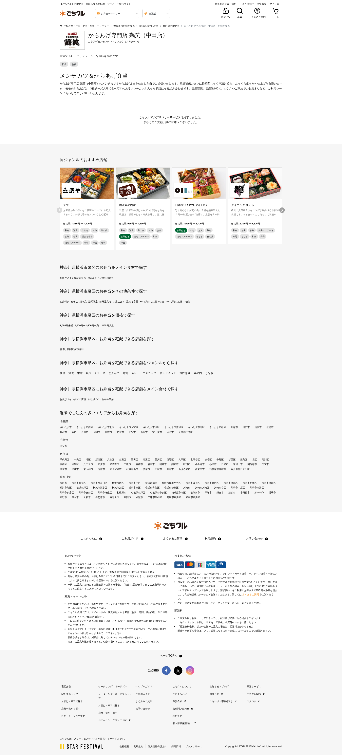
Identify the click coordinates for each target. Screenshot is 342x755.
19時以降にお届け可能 (177, 301)
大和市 (87, 497)
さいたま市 (66, 427)
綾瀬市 (139, 497)
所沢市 (258, 427)
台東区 (122, 459)
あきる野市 (184, 469)
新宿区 (99, 459)
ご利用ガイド (130, 538)
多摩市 (146, 469)
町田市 (186, 464)
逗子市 (272, 492)
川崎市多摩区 (67, 492)
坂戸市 (170, 432)
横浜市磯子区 (193, 482)
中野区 (220, 459)
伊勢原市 (100, 497)
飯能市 (270, 427)
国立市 (265, 464)
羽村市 (170, 469)
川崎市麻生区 (105, 492)
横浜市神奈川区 (99, 482)
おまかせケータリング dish (113, 720)
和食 (62, 373)
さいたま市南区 (196, 427)
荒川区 (265, 459)
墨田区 (134, 459)
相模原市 (121, 492)
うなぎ (209, 373)
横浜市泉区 (135, 487)
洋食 (71, 373)
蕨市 (74, 432)
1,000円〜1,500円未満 (87, 325)
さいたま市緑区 (217, 427)
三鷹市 (127, 464)
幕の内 (198, 373)
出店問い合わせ (181, 708)
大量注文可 (119, 301)
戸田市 (84, 432)
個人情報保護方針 (182, 723)
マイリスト (275, 4)
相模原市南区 (178, 492)
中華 (80, 373)
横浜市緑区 (82, 487)
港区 (88, 459)
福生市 (63, 469)
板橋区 (63, 464)
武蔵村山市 (132, 469)
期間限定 (93, 301)
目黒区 (170, 459)
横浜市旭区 (66, 487)
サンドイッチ (168, 373)
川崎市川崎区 (202, 487)
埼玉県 (64, 421)
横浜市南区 (151, 482)
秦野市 (63, 497)
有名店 (74, 301)
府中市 (151, 464)
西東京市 (200, 469)
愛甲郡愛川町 (193, 497)
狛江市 (75, 469)
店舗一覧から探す (70, 708)
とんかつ (114, 373)
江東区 (146, 459)
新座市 (144, 432)
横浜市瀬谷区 (100, 487)
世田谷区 (195, 459)
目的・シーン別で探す (73, 715)
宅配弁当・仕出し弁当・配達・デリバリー (86, 25)
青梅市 (139, 464)
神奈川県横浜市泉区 (72, 349)
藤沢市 (232, 492)
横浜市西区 (118, 482)
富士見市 (157, 432)
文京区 (110, 459)
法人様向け (248, 4)
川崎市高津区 (257, 487)
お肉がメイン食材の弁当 (100, 277)
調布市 (175, 464)
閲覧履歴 (261, 4)
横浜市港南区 (269, 482)
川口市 (246, 427)
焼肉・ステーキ (95, 373)
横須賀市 (195, 492)
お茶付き (64, 301)
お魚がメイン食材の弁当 (73, 277)
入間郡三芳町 (186, 432)
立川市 (101, 464)
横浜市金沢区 (212, 482)
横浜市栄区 (118, 487)
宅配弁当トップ (69, 693)
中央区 (77, 459)
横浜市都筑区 (171, 487)
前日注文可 (105, 301)
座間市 (127, 497)
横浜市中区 (135, 482)
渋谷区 (208, 459)
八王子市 (88, 464)
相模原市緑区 (138, 492)
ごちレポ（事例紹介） (222, 701)
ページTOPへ (169, 655)
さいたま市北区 (106, 427)
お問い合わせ (254, 538)
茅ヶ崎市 (259, 492)
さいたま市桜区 (151, 427)
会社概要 (124, 746)
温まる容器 (132, 301)
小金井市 (200, 464)
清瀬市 (101, 469)
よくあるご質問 (173, 538)
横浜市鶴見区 (79, 482)
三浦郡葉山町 (155, 497)
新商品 (83, 301)
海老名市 (114, 497)
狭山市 (63, 432)
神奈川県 (65, 477)
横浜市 (63, 482)
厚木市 (75, 497)
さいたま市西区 (84, 427)
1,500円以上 (107, 325)
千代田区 (64, 459)
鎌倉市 (220, 492)
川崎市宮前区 (86, 492)
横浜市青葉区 (152, 487)
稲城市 (158, 469)
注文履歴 (113, 612)
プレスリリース (193, 746)
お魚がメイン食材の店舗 (73, 399)
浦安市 (63, 445)
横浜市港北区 (231, 482)
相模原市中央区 (158, 492)
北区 (254, 459)
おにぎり (184, 373)
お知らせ (215, 693)
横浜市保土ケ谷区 (171, 482)
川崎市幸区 (220, 487)
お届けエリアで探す (72, 701)
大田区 (182, 459)
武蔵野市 (114, 464)
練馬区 (75, 464)
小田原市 (245, 492)
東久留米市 (116, 469)
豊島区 (243, 459)
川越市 (234, 427)
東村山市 (238, 464)
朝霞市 (108, 432)
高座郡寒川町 (174, 497)
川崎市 (186, 487)
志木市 (120, 432)
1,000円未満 (66, 325)
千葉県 (64, 440)
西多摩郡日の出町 (240, 469)
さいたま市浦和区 (173, 427)
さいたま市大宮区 (128, 427)
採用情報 (176, 746)
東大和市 (88, 469)
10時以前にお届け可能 (152, 301)
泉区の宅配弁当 (171, 25)
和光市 (132, 432)
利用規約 (211, 538)
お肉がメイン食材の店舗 (100, 399)
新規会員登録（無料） (227, 4)
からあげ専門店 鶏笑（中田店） (128, 35)
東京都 (64, 453)
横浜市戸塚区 (250, 482)
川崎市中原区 (238, 487)
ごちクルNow (254, 693)
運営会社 (178, 701)
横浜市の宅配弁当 (148, 25)
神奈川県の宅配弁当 (124, 25)
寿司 (125, 373)
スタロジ (252, 701)
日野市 (224, 464)
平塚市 (208, 492)
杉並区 (232, 459)
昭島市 (163, 464)
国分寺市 (252, 464)
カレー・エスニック (143, 373)
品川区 (158, 459)
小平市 (213, 464)
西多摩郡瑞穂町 (217, 469)
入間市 (96, 432)
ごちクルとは (89, 538)
